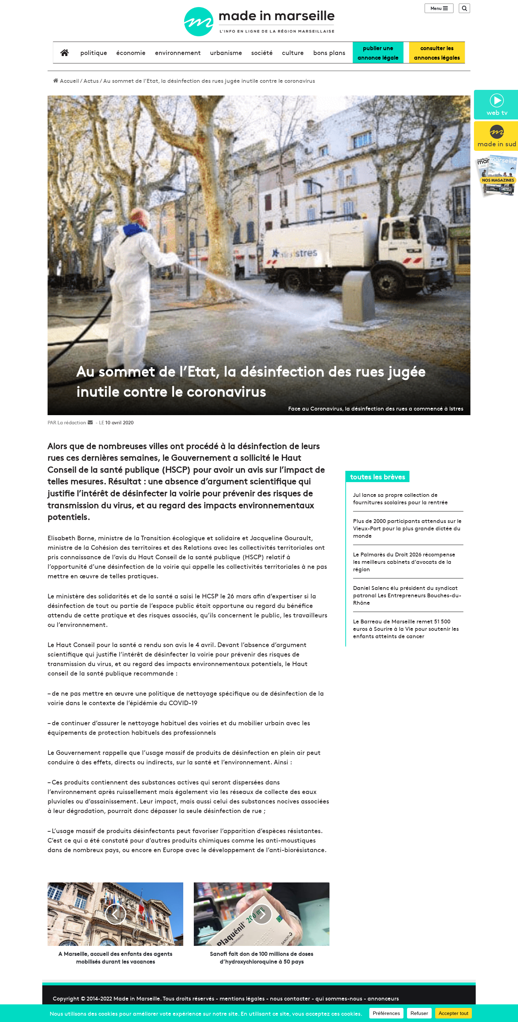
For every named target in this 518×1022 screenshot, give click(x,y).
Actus (91, 80)
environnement (178, 52)
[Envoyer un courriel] (90, 422)
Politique (93, 52)
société (262, 52)
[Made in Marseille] (259, 21)
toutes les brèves (377, 476)
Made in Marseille (136, 998)
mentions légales (242, 998)
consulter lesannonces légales (437, 52)
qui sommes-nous (338, 998)
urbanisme (226, 52)
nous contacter (290, 998)
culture (293, 52)
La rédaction (71, 422)
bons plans (329, 52)
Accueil (68, 80)
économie (131, 52)
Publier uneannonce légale (378, 52)
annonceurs (383, 998)
